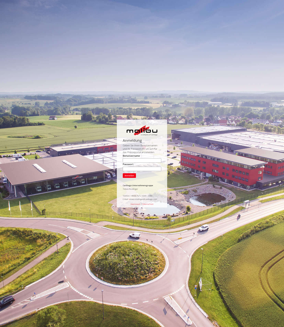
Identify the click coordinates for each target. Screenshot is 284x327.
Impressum (135, 204)
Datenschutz (148, 204)
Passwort (128, 164)
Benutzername (131, 155)
